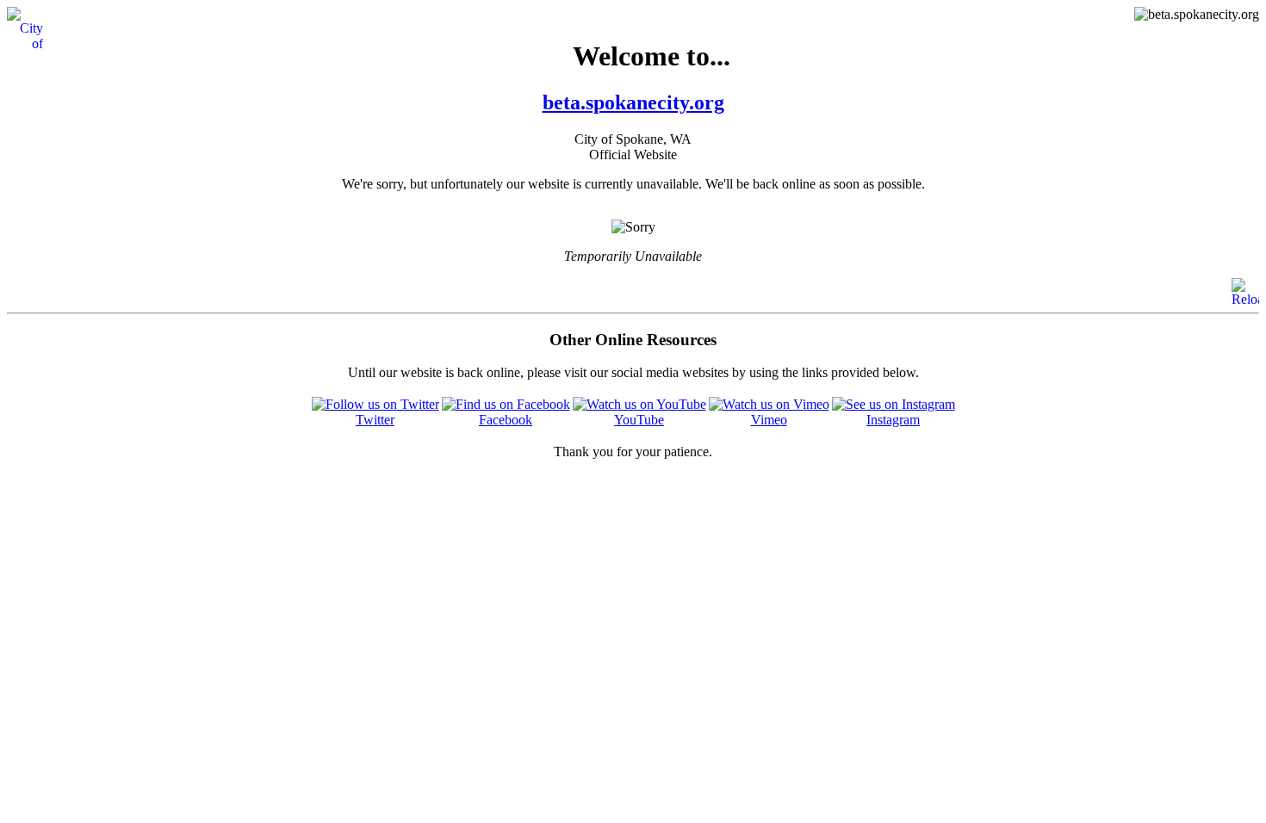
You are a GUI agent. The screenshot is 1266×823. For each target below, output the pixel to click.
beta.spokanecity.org (633, 102)
